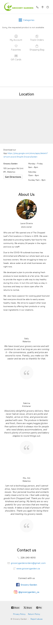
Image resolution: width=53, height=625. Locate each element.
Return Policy (34, 614)
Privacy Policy (19, 614)
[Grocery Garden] (18, 6)
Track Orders (37, 39)
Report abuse (37, 619)
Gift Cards (16, 59)
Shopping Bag (37, 49)
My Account (16, 39)
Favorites (16, 49)
